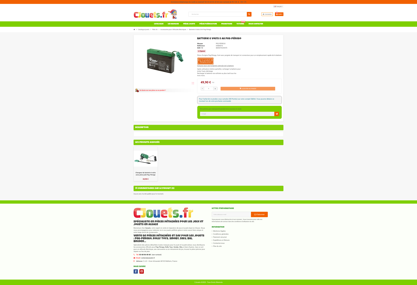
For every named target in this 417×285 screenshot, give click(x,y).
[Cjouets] (156, 14)
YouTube (141, 271)
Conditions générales (221, 234)
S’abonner (260, 214)
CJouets (197, 282)
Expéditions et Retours (221, 240)
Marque (200, 44)
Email (138, 258)
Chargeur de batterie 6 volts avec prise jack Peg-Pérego (146, 174)
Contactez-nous (219, 243)
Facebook (136, 271)
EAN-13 (200, 48)
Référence (201, 46)
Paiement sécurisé (220, 237)
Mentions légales (219, 231)
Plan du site (217, 246)
